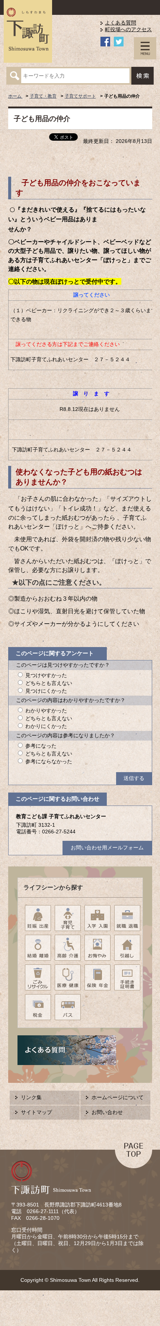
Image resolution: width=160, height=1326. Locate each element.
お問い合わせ (107, 1112)
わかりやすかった (46, 710)
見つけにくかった (46, 691)
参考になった (41, 746)
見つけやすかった (46, 675)
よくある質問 (120, 23)
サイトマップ (36, 1112)
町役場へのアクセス (128, 29)
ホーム (15, 96)
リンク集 (31, 1097)
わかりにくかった (46, 726)
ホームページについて (118, 1097)
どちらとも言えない (48, 683)
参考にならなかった (48, 761)
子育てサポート (80, 96)
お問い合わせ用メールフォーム (107, 847)
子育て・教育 (43, 96)
